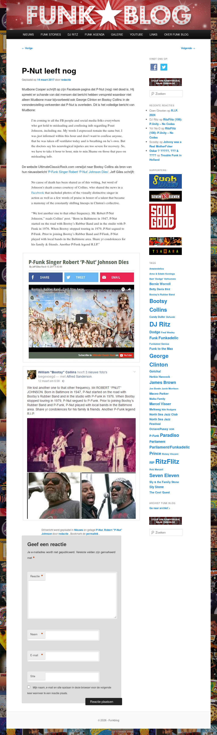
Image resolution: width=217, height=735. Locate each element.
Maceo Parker (158, 394)
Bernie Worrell (160, 284)
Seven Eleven (164, 475)
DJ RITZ (73, 34)
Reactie (36, 576)
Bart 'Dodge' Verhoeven (162, 278)
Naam (36, 634)
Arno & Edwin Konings (162, 273)
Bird (167, 289)
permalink (92, 534)
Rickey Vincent (170, 453)
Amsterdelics (156, 268)
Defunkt (170, 316)
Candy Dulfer (157, 317)
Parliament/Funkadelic (169, 447)
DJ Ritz (159, 324)
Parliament (157, 441)
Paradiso (169, 435)
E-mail (36, 655)
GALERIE (117, 34)
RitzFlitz (167, 461)
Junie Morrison (170, 388)
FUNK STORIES (51, 34)
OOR (171, 429)
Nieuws (78, 530)
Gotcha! (155, 371)
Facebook (37, 192)
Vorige (27, 48)
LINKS (153, 34)
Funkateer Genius (159, 343)
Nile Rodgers (169, 409)
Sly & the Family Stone (164, 482)
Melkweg (155, 409)
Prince (155, 453)
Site (32, 676)
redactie (66, 80)
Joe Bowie (155, 388)
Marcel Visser (160, 403)
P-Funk (154, 436)
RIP (151, 462)
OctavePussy (158, 429)
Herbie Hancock (159, 377)
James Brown (162, 382)
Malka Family (157, 399)
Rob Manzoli (156, 469)
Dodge (154, 331)
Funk (153, 337)
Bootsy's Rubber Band (162, 294)
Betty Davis (156, 289)
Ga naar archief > (159, 508)
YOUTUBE (136, 34)
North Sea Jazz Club (163, 414)
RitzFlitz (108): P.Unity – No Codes (162, 132)
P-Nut (99, 530)
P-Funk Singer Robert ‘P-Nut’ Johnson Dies (78, 171)
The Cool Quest (159, 492)
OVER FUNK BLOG (176, 34)
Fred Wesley (168, 332)
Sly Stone (156, 486)
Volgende (188, 48)
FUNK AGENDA (94, 34)
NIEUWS (28, 34)
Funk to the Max (161, 348)
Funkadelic (168, 337)
